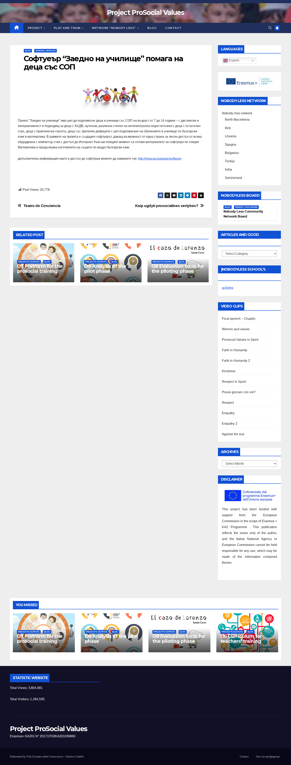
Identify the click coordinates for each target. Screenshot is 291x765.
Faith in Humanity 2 (236, 360)
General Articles (45, 51)
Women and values (236, 329)
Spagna (230, 144)
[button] (270, 28)
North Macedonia (237, 119)
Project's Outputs (29, 262)
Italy (228, 128)
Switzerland (233, 177)
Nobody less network (237, 113)
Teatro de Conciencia (42, 206)
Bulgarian (232, 153)
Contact (173, 28)
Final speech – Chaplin (238, 318)
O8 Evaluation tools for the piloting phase (177, 268)
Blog (151, 28)
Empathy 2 (229, 423)
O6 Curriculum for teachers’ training (241, 638)
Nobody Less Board (246, 207)
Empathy (228, 413)
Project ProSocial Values (145, 12)
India (228, 169)
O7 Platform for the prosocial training (40, 268)
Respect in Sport (234, 381)
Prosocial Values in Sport (240, 339)
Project (35, 28)
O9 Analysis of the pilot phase (105, 268)
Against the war (233, 434)
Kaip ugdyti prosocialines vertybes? (166, 206)
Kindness (229, 371)
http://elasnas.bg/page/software (160, 158)
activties (227, 287)
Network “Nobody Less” (114, 28)
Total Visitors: (20, 699)
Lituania (231, 136)
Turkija (230, 161)
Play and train (68, 28)
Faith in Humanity (234, 350)
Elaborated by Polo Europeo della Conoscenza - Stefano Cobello (47, 756)
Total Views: (19, 688)
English (233, 60)
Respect (228, 402)
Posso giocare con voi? (239, 392)
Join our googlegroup (268, 756)
